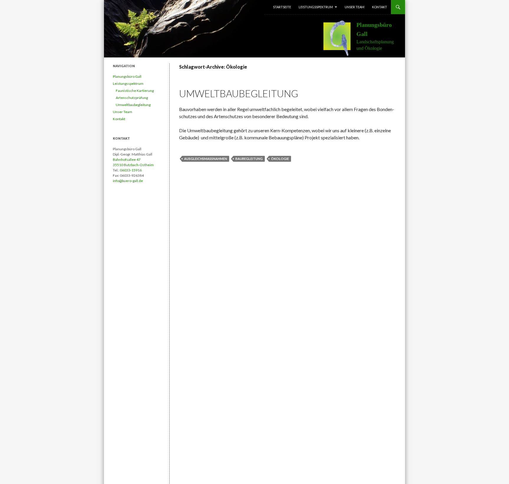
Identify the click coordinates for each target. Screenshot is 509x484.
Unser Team (354, 7)
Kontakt (379, 7)
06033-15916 (131, 170)
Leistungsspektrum (316, 7)
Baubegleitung (249, 159)
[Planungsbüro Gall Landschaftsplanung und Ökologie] (339, 37)
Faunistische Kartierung (135, 90)
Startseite (282, 7)
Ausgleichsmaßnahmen (205, 159)
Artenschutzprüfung (132, 97)
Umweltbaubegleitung (238, 93)
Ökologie (280, 159)
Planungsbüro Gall (127, 76)
